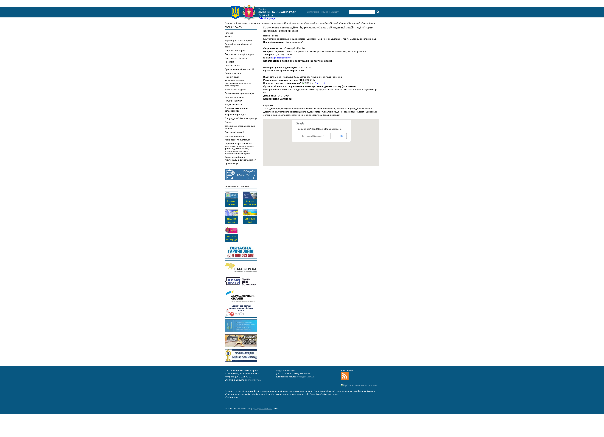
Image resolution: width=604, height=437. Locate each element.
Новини (228, 36)
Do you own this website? (313, 136)
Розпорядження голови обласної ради (236, 109)
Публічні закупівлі (233, 100)
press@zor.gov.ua (305, 376)
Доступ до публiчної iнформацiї (241, 118)
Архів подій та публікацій (237, 139)
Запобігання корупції (235, 89)
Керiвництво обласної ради (238, 40)
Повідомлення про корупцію (239, 93)
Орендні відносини (234, 97)
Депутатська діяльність (236, 58)
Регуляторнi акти (233, 104)
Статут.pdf (320, 83)
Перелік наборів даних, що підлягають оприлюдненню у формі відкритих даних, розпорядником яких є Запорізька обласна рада (239, 148)
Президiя (229, 61)
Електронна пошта (234, 136)
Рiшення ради (232, 77)
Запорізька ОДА (250, 220)
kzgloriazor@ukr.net (281, 57)
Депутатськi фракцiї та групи (239, 54)
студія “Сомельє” (263, 408)
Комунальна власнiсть (247, 23)
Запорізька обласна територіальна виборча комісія (240, 158)
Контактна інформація (317, 12)
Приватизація (231, 163)
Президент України (231, 203)
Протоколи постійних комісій (239, 69)
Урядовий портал (231, 220)
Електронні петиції (234, 132)
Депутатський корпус (235, 50)
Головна (229, 23)
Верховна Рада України (250, 203)
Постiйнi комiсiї (232, 65)
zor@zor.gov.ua (253, 380)
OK (341, 136)
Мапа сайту (334, 12)
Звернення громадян (235, 114)
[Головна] (243, 12)
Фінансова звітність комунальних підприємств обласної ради (238, 83)
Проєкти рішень (233, 73)
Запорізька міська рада (231, 238)
